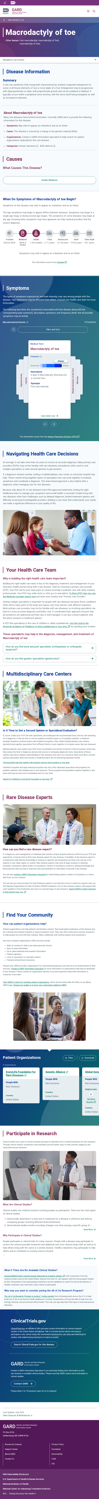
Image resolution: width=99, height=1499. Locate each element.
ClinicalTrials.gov (18, 1329)
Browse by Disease (13, 1444)
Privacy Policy (58, 1444)
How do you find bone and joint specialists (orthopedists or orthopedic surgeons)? (44, 648)
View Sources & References (17, 1415)
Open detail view (48, 416)
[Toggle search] (94, 11)
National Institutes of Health (15, 1484)
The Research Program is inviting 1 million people (29, 1296)
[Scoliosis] (81, 379)
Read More (88, 1230)
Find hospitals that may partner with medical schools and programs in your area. (36, 763)
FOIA (54, 1459)
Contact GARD (21, 1383)
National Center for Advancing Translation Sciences (26, 1489)
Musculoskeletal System (14, 322)
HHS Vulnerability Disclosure (16, 1474)
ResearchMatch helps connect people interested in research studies (33, 1276)
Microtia (77, 380)
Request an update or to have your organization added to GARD (39, 985)
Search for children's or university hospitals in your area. (26, 779)
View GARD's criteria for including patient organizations (26, 982)
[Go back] (4, 20)
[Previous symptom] (45, 424)
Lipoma (26, 380)
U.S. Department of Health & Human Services (23, 1479)
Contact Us (9, 1459)
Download (89, 1058)
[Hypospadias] (17, 379)
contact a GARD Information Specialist (30, 875)
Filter (70, 1058)
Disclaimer (56, 1449)
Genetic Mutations (49, 180)
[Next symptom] (53, 424)
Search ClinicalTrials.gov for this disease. (34, 1344)
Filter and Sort (53, 329)
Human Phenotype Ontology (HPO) (62, 437)
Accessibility (57, 1454)
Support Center (11, 1449)
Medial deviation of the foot (73, 380)
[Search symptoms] (13, 329)
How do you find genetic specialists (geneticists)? (33, 658)
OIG (53, 1464)
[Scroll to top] (92, 1492)
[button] (89, 11)
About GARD (10, 1454)
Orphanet (60, 262)
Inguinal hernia (21, 380)
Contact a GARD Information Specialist (27, 969)
